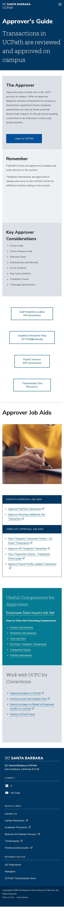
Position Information (21, 655)
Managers (10, 871)
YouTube (15, 793)
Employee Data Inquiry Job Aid (30, 612)
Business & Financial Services (20, 834)
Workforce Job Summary (23, 633)
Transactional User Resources (32, 385)
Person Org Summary (21, 627)
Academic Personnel (16, 827)
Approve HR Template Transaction (27, 548)
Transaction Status (20, 649)
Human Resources (14, 820)
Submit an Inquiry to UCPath (25, 693)
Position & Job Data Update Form (28, 699)
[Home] (22, 4)
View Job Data (18, 638)
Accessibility (22, 897)
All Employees (13, 864)
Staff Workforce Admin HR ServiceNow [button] (32, 313)
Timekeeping (12, 841)
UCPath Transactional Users (20, 878)
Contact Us (11, 813)
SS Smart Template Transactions (28, 644)
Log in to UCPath (24, 138)
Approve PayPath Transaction (24, 509)
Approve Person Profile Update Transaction (32, 564)
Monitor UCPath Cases (22, 714)
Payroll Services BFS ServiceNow (32, 361)
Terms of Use (8, 897)
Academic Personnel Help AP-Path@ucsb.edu (32, 337)
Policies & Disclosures (17, 848)
